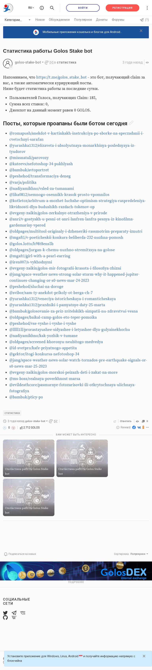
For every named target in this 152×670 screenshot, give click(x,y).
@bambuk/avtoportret (29, 170)
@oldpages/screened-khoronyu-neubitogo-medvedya (56, 342)
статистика (66, 62)
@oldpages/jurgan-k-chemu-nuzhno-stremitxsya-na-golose (62, 250)
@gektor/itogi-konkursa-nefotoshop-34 (44, 354)
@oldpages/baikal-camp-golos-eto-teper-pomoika (53, 317)
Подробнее (76, 582)
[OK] (143, 427)
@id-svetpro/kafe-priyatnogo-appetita (43, 348)
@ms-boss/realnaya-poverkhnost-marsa (44, 378)
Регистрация (122, 8)
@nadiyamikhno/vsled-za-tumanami (41, 188)
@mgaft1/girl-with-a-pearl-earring (39, 256)
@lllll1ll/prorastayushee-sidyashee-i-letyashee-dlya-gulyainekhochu (69, 329)
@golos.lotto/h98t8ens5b (31, 243)
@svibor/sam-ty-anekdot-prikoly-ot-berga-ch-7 (51, 292)
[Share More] (147, 427)
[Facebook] (134, 427)
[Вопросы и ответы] (41, 8)
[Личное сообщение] (51, 62)
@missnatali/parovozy (29, 157)
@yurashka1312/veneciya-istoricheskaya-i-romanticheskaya (62, 299)
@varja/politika (22, 182)
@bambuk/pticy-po (26, 397)
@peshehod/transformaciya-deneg (40, 176)
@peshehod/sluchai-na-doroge (36, 286)
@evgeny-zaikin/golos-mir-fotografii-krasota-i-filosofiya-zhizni (65, 268)
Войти (83, 8)
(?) (147, 19)
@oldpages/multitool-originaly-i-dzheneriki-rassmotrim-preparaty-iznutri (75, 231)
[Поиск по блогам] (52, 8)
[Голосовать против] (13, 427)
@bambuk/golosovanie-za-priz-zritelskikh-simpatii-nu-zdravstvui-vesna (73, 311)
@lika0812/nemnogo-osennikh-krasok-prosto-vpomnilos (59, 194)
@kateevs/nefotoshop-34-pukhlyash (41, 164)
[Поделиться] (115, 421)
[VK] (139, 427)
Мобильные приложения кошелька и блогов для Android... (82, 32)
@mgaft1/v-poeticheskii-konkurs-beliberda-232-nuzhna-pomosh (66, 237)
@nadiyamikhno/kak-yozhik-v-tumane (43, 335)
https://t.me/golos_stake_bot (61, 77)
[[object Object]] (138, 421)
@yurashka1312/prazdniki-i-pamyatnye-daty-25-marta (57, 305)
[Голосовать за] (5, 427)
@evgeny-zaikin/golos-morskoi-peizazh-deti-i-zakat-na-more (63, 372)
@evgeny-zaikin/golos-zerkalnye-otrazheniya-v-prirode (58, 213)
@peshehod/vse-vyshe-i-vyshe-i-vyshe (42, 323)
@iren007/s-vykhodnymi (30, 262)
